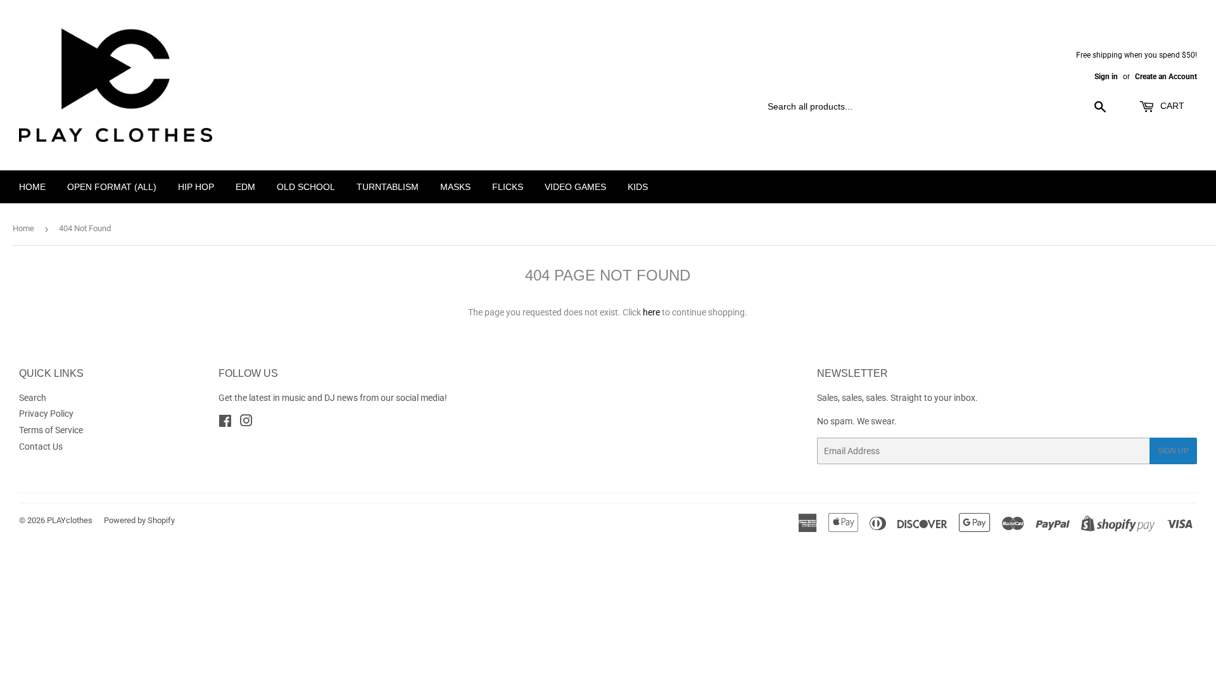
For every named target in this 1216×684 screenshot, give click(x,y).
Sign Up (1173, 450)
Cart (1171, 106)
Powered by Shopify (139, 520)
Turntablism (388, 187)
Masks (455, 187)
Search (32, 398)
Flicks (507, 187)
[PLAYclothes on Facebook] (225, 422)
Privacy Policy (46, 413)
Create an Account (1166, 76)
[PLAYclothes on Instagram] (246, 422)
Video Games (575, 187)
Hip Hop (196, 187)
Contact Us (41, 446)
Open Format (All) (111, 187)
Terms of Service (51, 430)
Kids (638, 187)
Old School (306, 187)
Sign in (1106, 76)
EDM (245, 187)
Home (32, 187)
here (651, 312)
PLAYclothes (69, 520)
